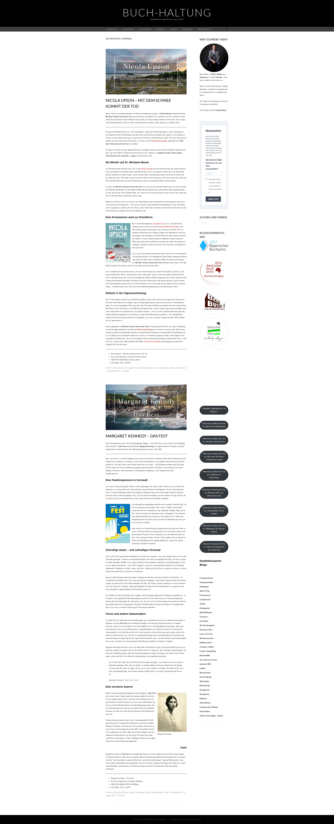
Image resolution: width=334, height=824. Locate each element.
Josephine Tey (158, 224)
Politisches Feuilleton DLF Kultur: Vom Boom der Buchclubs (214, 440)
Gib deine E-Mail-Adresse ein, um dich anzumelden (214, 164)
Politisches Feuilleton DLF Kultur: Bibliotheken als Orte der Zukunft (214, 529)
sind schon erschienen (151, 342)
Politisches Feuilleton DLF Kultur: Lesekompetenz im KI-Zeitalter (214, 511)
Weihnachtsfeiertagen (159, 141)
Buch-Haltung (167, 12)
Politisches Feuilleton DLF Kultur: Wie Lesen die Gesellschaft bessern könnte (214, 457)
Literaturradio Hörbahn (209, 707)
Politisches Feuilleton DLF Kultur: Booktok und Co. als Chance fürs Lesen (214, 493)
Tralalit (202, 604)
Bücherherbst (205, 673)
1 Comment (125, 371)
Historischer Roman (120, 792)
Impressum (187, 29)
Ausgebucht (204, 690)
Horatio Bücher (206, 677)
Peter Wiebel (205, 711)
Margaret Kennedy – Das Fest (137, 436)
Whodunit (180, 368)
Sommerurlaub (174, 792)
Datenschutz (204, 29)
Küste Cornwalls (147, 169)
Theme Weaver (194, 819)
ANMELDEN (213, 199)
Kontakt (160, 29)
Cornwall (137, 368)
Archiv (173, 29)
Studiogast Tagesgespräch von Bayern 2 (214, 410)
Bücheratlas (204, 681)
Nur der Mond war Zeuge (169, 227)
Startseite (112, 29)
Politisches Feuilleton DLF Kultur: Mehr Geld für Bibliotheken (214, 425)
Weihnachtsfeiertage (145, 330)
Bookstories (204, 694)
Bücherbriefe (205, 686)
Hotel (166, 792)
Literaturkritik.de (206, 578)
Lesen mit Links (206, 634)
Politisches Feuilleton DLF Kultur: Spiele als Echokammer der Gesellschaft (214, 547)
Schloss (173, 368)
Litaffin (202, 668)
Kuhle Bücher (205, 703)
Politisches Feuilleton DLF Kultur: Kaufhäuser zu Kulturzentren (214, 475)
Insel (155, 368)
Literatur (132, 792)
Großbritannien (146, 368)
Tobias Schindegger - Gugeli (211, 716)
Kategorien (128, 29)
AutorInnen (145, 29)
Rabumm (203, 698)
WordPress (161, 819)
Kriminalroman (118, 368)
